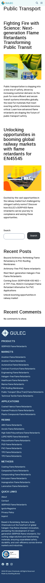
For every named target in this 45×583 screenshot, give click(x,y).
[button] (37, 3)
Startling (11, 574)
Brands (17, 574)
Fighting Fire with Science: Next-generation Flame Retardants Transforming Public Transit (21, 35)
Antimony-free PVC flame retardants (22, 268)
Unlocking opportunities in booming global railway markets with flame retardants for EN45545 (20, 144)
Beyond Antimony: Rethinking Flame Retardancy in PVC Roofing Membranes (22, 261)
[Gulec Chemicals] (7, 3)
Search (7, 230)
